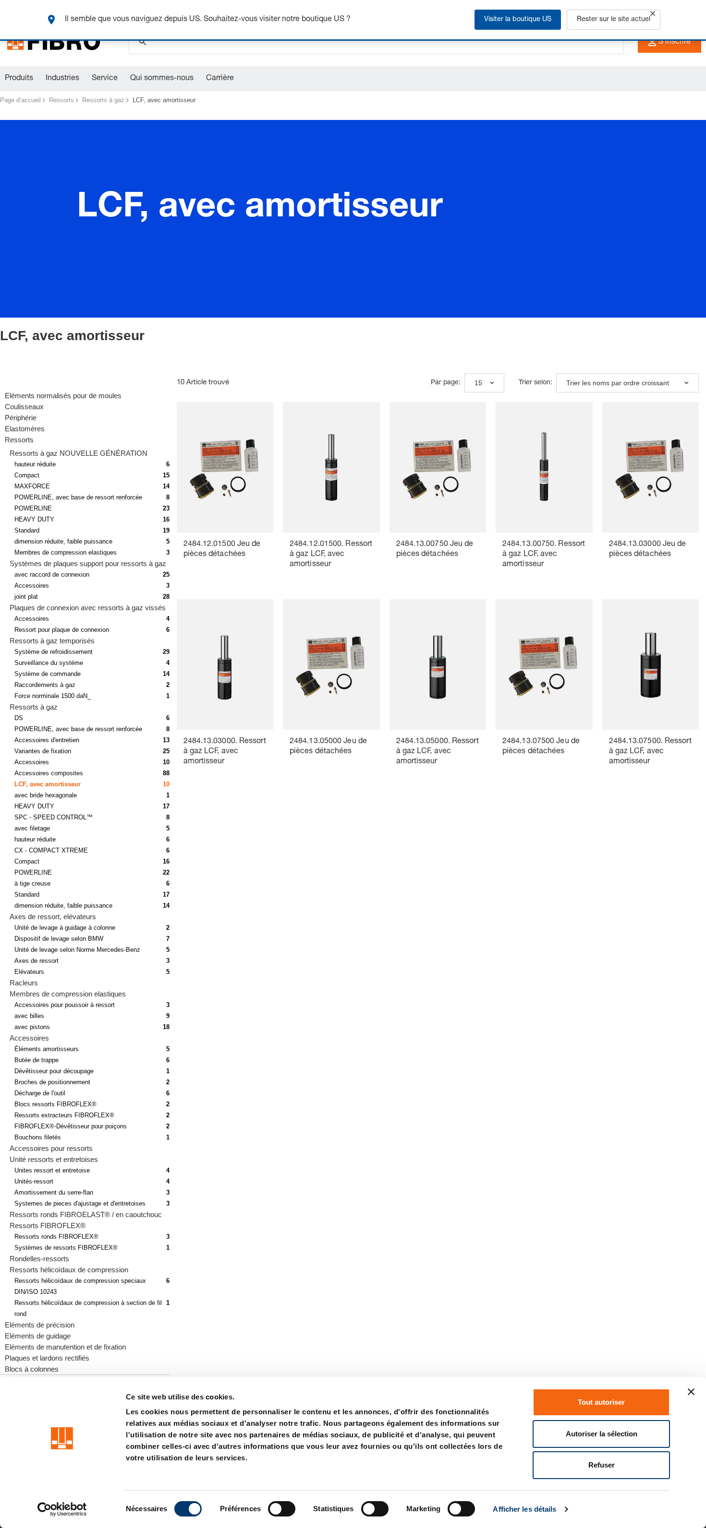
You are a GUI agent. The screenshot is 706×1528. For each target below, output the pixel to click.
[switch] (281, 1508)
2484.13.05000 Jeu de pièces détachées (328, 747)
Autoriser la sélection (601, 1434)
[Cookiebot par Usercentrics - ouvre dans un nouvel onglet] (62, 1509)
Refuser (601, 1465)
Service (105, 79)
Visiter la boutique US (517, 19)
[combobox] (484, 382)
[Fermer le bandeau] (691, 1391)
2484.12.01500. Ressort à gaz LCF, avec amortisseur (331, 555)
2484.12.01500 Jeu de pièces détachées (222, 549)
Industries (62, 79)
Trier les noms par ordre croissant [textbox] (617, 383)
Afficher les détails (524, 1509)
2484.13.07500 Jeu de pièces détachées (541, 747)
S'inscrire (674, 42)
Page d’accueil (20, 100)
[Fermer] (652, 13)
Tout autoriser (601, 1402)
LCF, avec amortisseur (164, 100)
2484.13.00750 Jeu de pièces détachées (435, 549)
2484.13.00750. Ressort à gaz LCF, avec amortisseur (543, 555)
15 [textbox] (478, 383)
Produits (19, 79)
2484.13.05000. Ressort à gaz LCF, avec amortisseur (437, 752)
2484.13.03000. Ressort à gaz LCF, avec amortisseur (224, 752)
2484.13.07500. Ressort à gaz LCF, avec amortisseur (650, 752)
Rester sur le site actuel (613, 19)
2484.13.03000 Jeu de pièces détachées (647, 549)
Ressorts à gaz (103, 100)
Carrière (220, 79)
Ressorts (61, 100)
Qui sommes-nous (162, 79)
